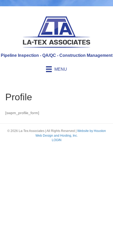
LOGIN (56, 140)
